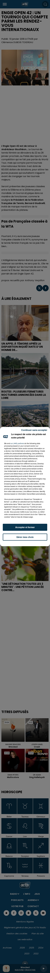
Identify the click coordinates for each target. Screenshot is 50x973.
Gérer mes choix (25, 537)
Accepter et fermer (25, 527)
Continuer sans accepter (34, 430)
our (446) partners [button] (17, 443)
